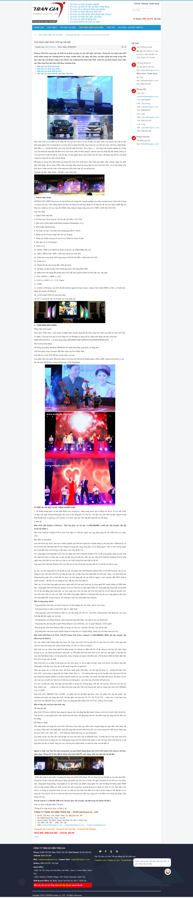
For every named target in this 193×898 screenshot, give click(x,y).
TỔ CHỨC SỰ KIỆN (68, 28)
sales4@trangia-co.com (150, 128)
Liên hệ (137, 4)
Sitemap (144, 4)
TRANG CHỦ (39, 28)
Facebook (105, 851)
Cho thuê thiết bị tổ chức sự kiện (85, 22)
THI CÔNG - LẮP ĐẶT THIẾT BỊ (130, 28)
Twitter (100, 851)
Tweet (36, 837)
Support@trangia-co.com (74, 825)
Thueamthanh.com (128, 860)
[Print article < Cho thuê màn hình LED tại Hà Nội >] (122, 47)
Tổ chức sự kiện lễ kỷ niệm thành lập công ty (90, 14)
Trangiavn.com (100, 860)
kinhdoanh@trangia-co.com (52, 825)
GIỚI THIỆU (52, 28)
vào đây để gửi (65, 885)
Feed (117, 851)
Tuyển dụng (154, 4)
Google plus (111, 851)
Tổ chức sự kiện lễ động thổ (83, 19)
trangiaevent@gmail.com (96, 825)
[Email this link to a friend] (125, 47)
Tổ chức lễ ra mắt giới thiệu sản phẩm (87, 9)
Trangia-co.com (113, 860)
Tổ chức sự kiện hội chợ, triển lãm (86, 12)
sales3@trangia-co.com (150, 117)
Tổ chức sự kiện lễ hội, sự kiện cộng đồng (89, 7)
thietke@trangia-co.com (150, 144)
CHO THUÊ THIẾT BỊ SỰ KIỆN (91, 28)
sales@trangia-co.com (149, 107)
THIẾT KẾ (111, 28)
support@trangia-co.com (150, 70)
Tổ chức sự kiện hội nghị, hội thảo (86, 17)
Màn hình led (50, 47)
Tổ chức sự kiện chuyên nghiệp (84, 4)
